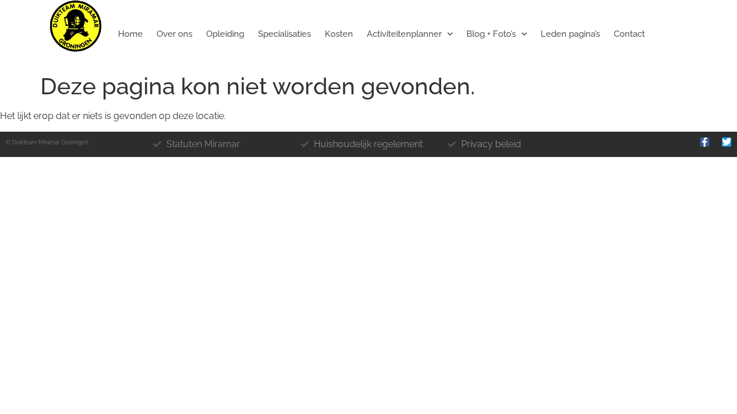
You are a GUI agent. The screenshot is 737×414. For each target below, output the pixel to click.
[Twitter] (726, 142)
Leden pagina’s (570, 34)
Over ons (174, 34)
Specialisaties (284, 34)
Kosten (339, 34)
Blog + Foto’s (491, 34)
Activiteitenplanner (404, 34)
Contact (629, 34)
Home (130, 34)
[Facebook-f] (704, 142)
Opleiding (225, 34)
